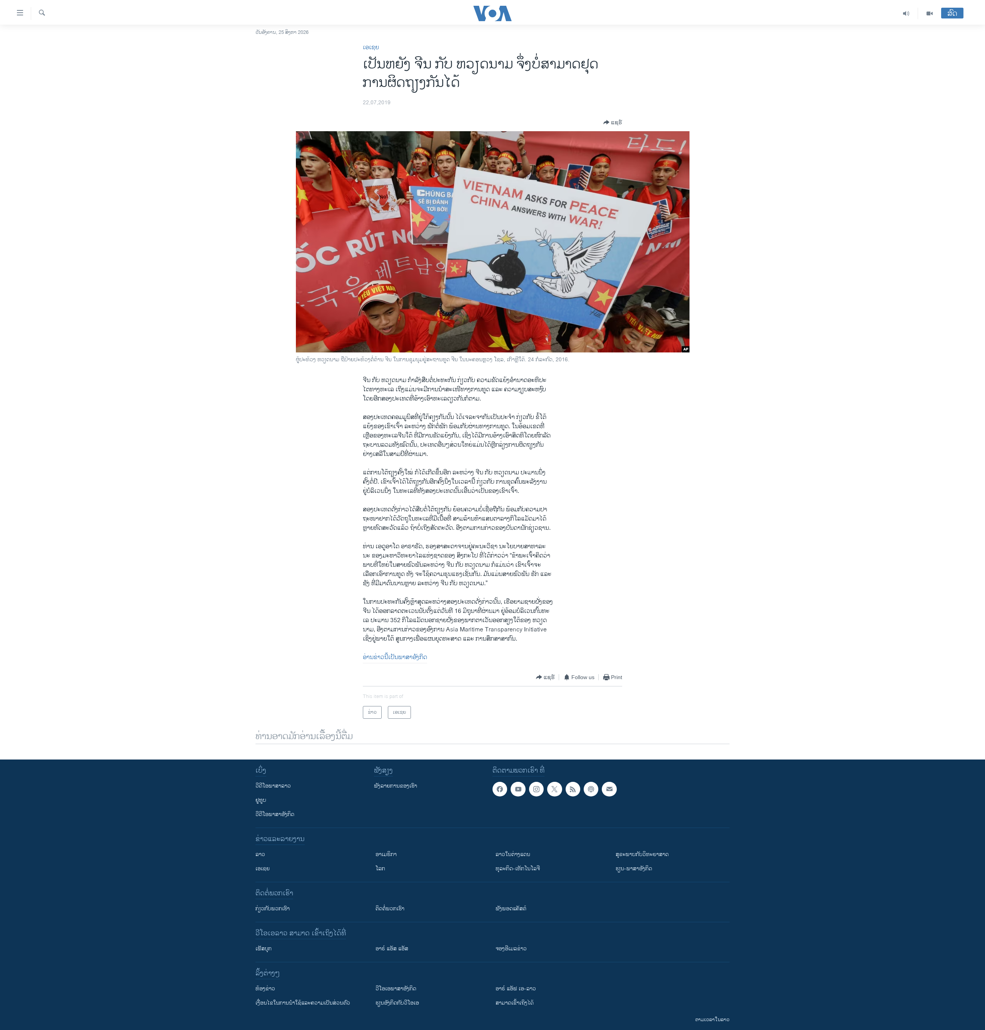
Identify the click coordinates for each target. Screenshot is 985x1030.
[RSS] (573, 789)
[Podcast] (591, 789)
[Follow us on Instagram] (536, 789)
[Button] (612, 122)
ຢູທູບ (260, 800)
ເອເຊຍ (371, 47)
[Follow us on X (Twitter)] (554, 789)
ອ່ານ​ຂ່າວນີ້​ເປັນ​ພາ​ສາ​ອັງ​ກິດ (395, 657)
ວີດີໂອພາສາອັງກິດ (274, 814)
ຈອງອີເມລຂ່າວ (511, 949)
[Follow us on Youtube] (518, 789)
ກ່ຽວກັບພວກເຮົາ (272, 909)
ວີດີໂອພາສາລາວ (273, 786)
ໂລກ (380, 869)
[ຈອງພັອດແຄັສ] (609, 789)
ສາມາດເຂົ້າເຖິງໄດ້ (515, 1003)
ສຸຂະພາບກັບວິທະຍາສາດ (642, 854)
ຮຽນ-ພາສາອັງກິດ (634, 869)
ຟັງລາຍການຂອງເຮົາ (395, 786)
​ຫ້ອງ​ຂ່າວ (265, 989)
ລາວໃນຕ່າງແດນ (513, 854)
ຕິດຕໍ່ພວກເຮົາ (390, 909)
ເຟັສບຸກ (263, 949)
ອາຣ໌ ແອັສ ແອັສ (392, 949)
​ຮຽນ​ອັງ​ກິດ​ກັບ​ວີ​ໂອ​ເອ (397, 1003)
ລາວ (260, 854)
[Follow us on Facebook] (499, 789)
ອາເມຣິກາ (386, 854)
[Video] (929, 13)
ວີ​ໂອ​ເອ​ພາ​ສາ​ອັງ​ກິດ (396, 989)
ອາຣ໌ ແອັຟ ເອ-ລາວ (516, 989)
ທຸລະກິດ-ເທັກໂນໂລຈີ (518, 869)
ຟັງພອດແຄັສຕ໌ (511, 909)
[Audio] (906, 13)
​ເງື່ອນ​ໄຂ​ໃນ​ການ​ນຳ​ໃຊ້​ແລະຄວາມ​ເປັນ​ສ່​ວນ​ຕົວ (302, 1003)
